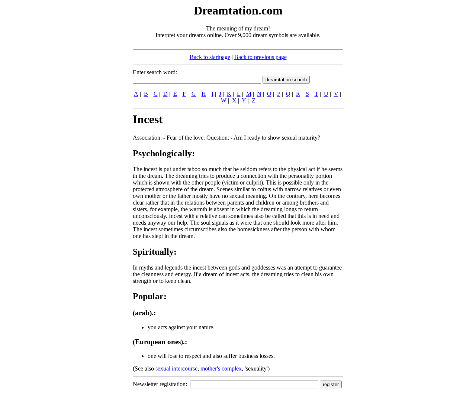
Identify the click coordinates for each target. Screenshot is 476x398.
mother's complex (221, 368)
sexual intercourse (176, 368)
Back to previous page (260, 57)
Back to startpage (210, 57)
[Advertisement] (87, 114)
